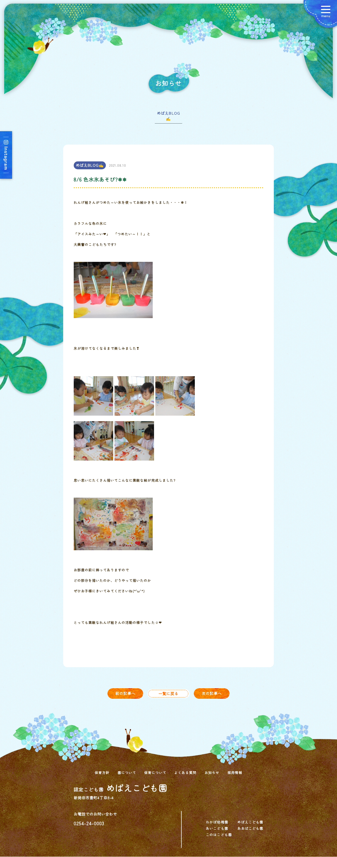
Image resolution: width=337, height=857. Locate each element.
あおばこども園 (250, 828)
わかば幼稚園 (217, 821)
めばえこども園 (250, 821)
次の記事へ (211, 693)
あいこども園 (217, 828)
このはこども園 (219, 834)
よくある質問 (185, 772)
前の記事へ (125, 693)
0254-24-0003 (89, 823)
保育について (155, 772)
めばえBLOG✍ (168, 115)
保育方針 (102, 772)
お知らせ (212, 772)
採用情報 (234, 772)
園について (127, 772)
